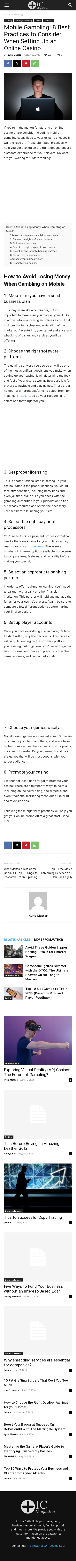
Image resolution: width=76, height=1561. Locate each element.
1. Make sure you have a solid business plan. (35, 235)
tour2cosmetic (11, 1390)
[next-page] (12, 1007)
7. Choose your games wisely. (26, 258)
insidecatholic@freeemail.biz (46, 1545)
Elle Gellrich (10, 1456)
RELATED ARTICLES (17, 939)
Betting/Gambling (23, 20)
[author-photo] (38, 910)
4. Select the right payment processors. (32, 247)
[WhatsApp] (35, 63)
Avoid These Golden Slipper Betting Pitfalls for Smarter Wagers (46, 951)
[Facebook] (8, 63)
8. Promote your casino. (23, 263)
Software (48, 20)
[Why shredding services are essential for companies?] (38, 1330)
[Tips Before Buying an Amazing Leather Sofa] (38, 1114)
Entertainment (12, 975)
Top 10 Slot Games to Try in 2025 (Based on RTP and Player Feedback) (46, 993)
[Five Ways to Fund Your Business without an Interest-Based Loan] (38, 1257)
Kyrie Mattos (14, 54)
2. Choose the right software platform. (31, 239)
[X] (17, 63)
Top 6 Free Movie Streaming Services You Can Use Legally (56, 873)
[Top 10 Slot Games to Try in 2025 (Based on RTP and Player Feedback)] (13, 993)
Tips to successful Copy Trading (33, 1217)
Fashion (8, 1137)
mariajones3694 (12, 1296)
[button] (6, 5)
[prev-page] (6, 1007)
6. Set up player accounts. (25, 255)
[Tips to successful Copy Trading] (38, 1188)
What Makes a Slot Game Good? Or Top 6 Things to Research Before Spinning (21, 873)
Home (7, 14)
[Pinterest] (26, 63)
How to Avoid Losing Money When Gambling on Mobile (35, 229)
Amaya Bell (10, 1153)
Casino (38, 20)
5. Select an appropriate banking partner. (33, 251)
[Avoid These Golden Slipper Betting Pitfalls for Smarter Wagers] (13, 952)
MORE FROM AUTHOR (48, 939)
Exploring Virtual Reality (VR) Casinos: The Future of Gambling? (37, 1072)
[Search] (70, 5)
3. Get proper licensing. (23, 243)
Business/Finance (13, 1210)
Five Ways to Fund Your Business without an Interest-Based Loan (33, 1288)
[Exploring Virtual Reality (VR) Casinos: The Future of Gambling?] (38, 1040)
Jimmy (7, 1222)
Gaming (18, 14)
